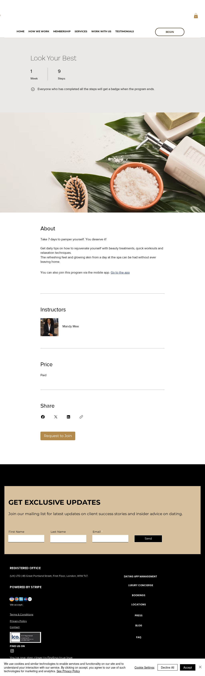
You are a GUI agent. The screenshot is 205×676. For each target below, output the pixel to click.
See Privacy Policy (68, 671)
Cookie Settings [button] (144, 667)
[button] (196, 15)
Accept (187, 667)
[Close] (200, 667)
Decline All (167, 667)
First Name (16, 531)
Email (97, 531)
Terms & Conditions (21, 614)
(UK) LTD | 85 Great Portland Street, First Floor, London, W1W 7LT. (49, 575)
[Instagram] (12, 651)
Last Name (58, 531)
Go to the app (120, 272)
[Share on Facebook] (42, 416)
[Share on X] (55, 416)
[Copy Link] (81, 416)
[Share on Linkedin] (68, 416)
